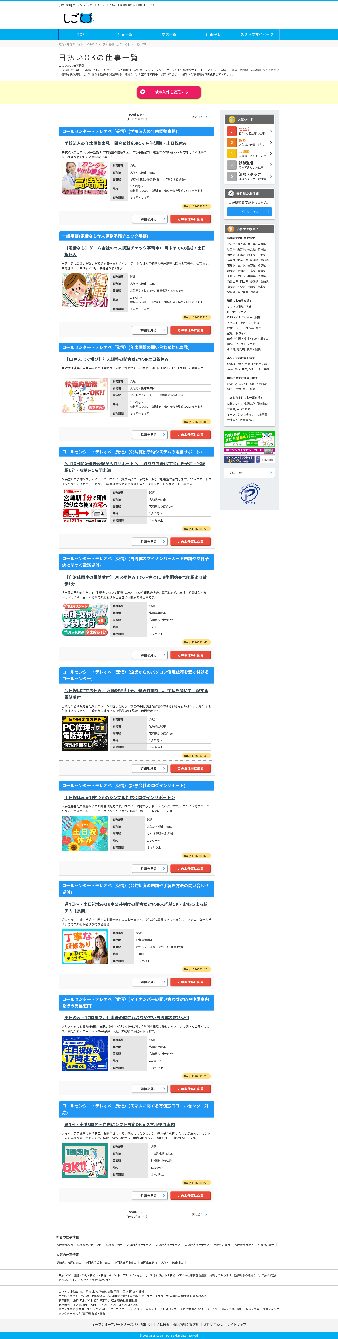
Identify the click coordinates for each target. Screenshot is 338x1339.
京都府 (231, 276)
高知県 (264, 281)
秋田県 (231, 249)
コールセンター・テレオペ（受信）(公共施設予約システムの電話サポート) (132, 452)
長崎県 (251, 287)
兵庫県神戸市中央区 (90, 1245)
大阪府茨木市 (65, 1245)
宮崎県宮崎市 (222, 1245)
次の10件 (197, 117)
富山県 (264, 260)
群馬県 (241, 255)
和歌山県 (232, 281)
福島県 (251, 249)
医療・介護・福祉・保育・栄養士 (248, 338)
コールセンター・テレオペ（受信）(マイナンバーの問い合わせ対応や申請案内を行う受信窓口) (135, 1002)
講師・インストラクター (242, 344)
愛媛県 (254, 281)
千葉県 (262, 255)
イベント (232, 322)
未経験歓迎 (248, 403)
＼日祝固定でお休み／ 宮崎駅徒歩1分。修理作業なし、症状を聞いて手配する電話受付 (136, 693)
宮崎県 (231, 292)
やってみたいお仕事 (251, 164)
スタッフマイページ (257, 34)
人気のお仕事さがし (251, 142)
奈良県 (262, 276)
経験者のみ (247, 419)
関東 (247, 364)
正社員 (251, 389)
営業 (248, 306)
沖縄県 (254, 292)
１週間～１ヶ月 (98, 1305)
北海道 (231, 244)
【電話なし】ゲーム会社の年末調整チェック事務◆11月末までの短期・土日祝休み (135, 251)
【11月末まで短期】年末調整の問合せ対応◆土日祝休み (116, 359)
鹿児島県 (242, 292)
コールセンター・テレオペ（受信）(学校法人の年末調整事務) (119, 131)
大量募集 (261, 414)
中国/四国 (248, 369)
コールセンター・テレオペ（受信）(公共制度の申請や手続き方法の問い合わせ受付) (135, 888)
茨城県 (262, 249)
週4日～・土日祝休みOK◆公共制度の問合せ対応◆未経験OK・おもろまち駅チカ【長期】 (136, 907)
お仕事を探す (249, 211)
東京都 (231, 260)
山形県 (241, 249)
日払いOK (233, 403)
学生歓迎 (232, 419)
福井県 (241, 265)
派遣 (230, 384)
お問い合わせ (213, 1324)
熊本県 (262, 287)
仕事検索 (213, 34)
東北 (240, 364)
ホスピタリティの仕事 (252, 176)
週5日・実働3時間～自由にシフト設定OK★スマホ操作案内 (119, 1124)
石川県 (231, 265)
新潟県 (254, 260)
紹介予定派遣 (258, 384)
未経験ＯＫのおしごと (252, 153)
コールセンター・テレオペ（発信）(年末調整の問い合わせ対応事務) (126, 347)
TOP (81, 34)
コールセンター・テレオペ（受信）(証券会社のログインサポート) (124, 785)
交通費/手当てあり (238, 409)
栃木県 (231, 255)
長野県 (251, 265)
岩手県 (251, 244)
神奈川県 (242, 260)
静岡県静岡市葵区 (125, 1262)
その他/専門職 (236, 349)
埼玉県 (251, 255)
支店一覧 (169, 34)
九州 (258, 369)
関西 (237, 369)
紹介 (230, 389)
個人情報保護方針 (186, 1324)
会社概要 (163, 1324)
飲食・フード (235, 328)
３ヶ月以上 (134, 1305)
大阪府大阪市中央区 (139, 1245)
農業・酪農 (254, 349)
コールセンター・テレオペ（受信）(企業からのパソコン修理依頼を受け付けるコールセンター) (135, 675)
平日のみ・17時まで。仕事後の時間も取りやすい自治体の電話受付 (126, 1017)
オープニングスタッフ (241, 414)
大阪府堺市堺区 (244, 1245)
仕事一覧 (124, 34)
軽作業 (250, 328)
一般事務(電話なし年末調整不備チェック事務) (105, 236)
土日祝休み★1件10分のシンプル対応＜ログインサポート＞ (119, 797)
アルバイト (241, 384)
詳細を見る (148, 219)
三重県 (251, 270)
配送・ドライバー (238, 333)
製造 (258, 328)
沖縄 (266, 369)
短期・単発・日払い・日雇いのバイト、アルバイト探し (107, 1275)
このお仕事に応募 (190, 219)
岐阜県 (262, 265)
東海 (230, 369)
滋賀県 (262, 270)
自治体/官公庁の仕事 (252, 130)
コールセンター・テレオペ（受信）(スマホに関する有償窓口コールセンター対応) (135, 1109)
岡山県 (244, 281)
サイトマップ (236, 1324)
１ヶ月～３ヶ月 (118, 1305)
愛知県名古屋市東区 (69, 1262)
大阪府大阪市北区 (172, 1262)
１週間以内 (80, 1305)
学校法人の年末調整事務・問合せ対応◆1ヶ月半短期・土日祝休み (125, 143)
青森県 (241, 244)
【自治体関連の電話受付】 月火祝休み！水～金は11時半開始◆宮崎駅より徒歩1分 (135, 580)
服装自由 (262, 403)
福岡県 (231, 287)
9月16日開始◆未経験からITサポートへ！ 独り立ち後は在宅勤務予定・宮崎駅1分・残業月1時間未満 (134, 466)
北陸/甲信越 (259, 364)
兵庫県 (251, 276)
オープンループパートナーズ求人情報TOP (122, 1324)
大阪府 (241, 276)
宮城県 (262, 244)
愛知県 (241, 270)
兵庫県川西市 (114, 1245)
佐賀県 (241, 287)
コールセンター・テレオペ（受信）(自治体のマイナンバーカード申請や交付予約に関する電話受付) (135, 561)
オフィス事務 (235, 306)
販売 (257, 317)
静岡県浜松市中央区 (98, 1262)
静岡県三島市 (149, 1262)
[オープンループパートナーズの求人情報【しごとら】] (79, 17)
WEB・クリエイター (239, 317)
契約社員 (240, 389)
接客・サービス (249, 322)
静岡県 (231, 270)
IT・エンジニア (236, 312)
